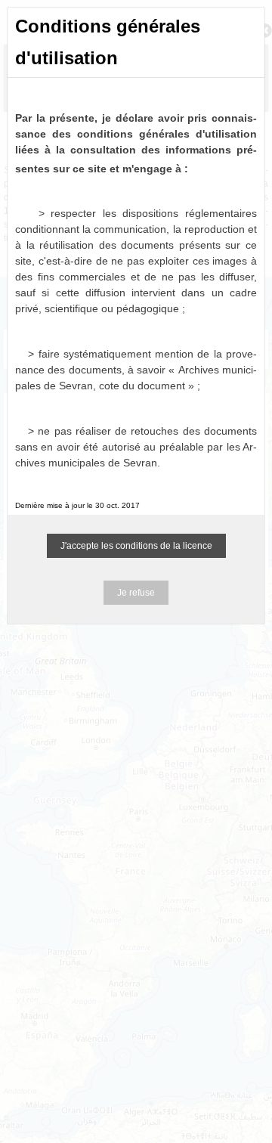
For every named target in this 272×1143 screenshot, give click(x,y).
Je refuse (136, 592)
